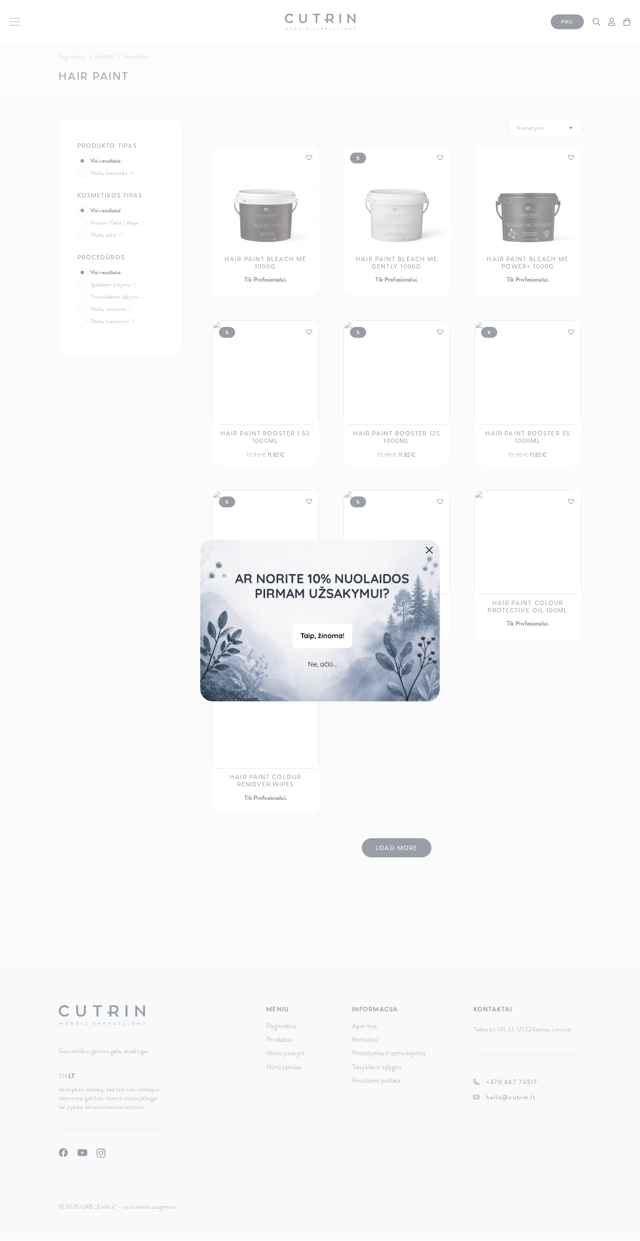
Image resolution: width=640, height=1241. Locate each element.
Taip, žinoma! (322, 635)
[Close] (429, 550)
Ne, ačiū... (322, 664)
